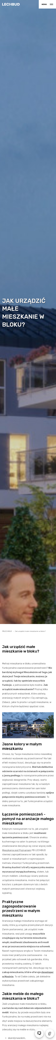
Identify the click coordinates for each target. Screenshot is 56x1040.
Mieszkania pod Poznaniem (16, 850)
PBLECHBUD (7, 631)
